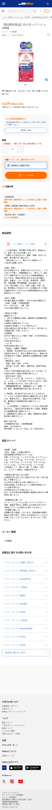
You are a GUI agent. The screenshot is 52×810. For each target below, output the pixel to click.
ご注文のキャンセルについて (13, 725)
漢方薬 (27, 17)
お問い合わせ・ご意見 (11, 734)
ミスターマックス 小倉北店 (15, 620)
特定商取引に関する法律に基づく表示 (17, 799)
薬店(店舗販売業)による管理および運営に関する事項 (26, 122)
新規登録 (46, 12)
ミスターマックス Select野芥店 (17, 579)
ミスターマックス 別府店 (14, 645)
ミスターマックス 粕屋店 (14, 595)
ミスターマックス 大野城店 (15, 587)
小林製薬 (13, 32)
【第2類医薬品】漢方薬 (40, 17)
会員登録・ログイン (10, 706)
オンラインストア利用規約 (12, 795)
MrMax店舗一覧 (8, 745)
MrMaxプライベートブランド (13, 712)
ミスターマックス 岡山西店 (15, 604)
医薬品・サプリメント (15, 17)
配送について (7, 722)
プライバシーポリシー (11, 793)
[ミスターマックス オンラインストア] (26, 4)
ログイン (46, 10)
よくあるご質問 (8, 731)
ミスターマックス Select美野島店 (18, 628)
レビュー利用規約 (9, 797)
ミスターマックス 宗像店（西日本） (19, 562)
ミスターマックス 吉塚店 (14, 612)
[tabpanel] (26, 61)
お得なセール (7, 709)
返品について (7, 728)
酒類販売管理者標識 (10, 802)
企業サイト (6, 756)
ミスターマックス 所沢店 (14, 637)
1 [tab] (25, 84)
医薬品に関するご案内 (11, 804)
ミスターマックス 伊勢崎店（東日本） (20, 571)
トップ (4, 17)
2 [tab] (27, 84)
